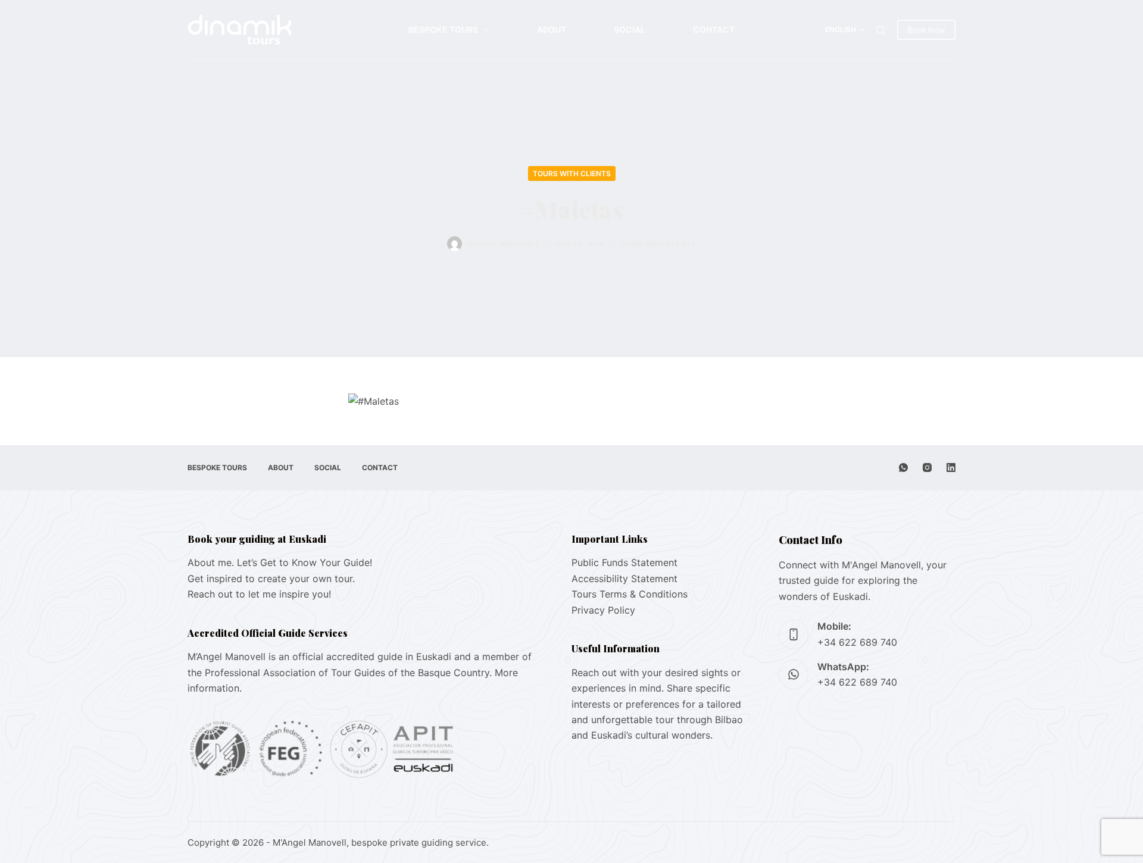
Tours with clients (572, 173)
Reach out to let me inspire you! (259, 594)
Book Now (926, 30)
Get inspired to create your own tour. (271, 578)
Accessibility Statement (624, 578)
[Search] (880, 30)
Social (629, 29)
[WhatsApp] (903, 467)
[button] (844, 30)
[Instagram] (927, 467)
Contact (714, 29)
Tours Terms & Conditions (630, 594)
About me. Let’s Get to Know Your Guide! (280, 562)
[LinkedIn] (951, 467)
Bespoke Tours (443, 29)
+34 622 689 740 (857, 642)
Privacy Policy (603, 610)
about (551, 29)
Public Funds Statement (624, 562)
